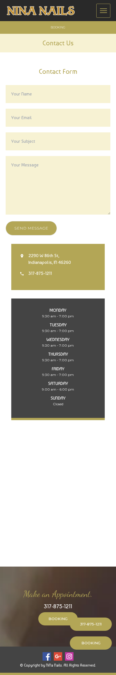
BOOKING (58, 618)
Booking (58, 27)
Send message (31, 228)
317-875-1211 (58, 606)
